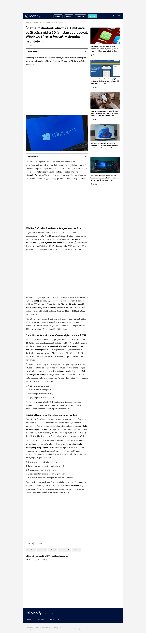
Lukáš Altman (33, 51)
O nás (53, 614)
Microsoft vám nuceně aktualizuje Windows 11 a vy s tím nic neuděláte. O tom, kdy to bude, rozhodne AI (104, 145)
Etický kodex (51, 619)
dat (72, 242)
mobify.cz (28, 22)
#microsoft (52, 550)
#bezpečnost (42, 550)
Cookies (29, 619)
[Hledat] (114, 16)
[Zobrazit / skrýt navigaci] (119, 16)
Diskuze (41, 560)
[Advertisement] (57, 90)
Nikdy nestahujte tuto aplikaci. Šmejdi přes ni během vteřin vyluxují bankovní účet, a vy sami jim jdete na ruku (104, 113)
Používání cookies (39, 619)
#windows (76, 550)
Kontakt (60, 614)
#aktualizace (30, 550)
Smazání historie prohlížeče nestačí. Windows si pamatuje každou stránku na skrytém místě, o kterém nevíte (104, 178)
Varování (92, 16)
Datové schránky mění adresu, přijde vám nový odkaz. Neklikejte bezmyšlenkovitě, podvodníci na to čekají (105, 81)
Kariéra (47, 614)
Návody (68, 16)
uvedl (34, 301)
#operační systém (64, 550)
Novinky (57, 16)
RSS (59, 619)
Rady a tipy (80, 16)
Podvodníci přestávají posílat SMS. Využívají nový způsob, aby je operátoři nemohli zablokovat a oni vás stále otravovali (104, 49)
